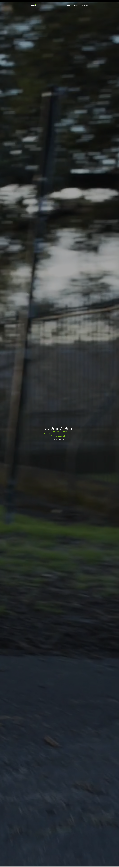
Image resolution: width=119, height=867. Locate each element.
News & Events (85, 5)
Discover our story (59, 439)
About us (68, 5)
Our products (76, 5)
